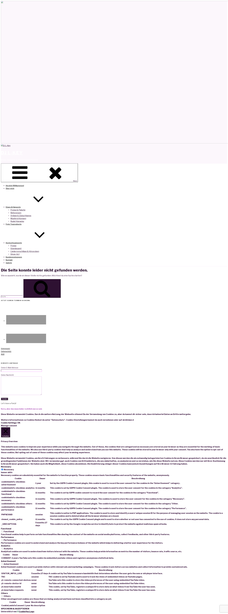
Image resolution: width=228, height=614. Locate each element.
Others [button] (4, 593)
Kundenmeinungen (14, 257)
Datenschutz (6, 351)
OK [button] (18, 423)
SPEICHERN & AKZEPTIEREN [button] (15, 609)
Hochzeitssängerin (14, 243)
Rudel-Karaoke (17, 221)
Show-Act (14, 254)
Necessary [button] (6, 467)
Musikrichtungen (18, 218)
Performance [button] (7, 537)
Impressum (5, 348)
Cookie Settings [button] (9, 423)
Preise (13, 246)
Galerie (9, 263)
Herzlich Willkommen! (15, 186)
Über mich (10, 188)
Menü (75, 181)
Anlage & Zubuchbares (20, 216)
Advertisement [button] (8, 561)
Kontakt (9, 260)
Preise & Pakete (17, 210)
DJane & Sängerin (13, 207)
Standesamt (15, 248)
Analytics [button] (5, 546)
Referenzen (15, 213)
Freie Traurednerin (13, 224)
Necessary (9, 469)
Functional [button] (6, 529)
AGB (2, 354)
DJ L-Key (12, 152)
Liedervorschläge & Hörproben (24, 251)
